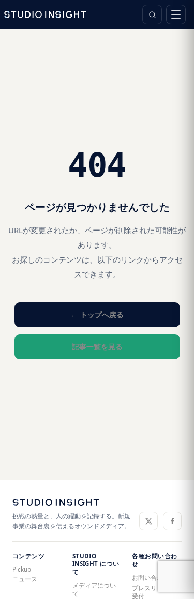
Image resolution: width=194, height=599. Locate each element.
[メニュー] (176, 14)
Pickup (21, 569)
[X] (148, 521)
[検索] (152, 14)
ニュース (24, 579)
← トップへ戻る (97, 314)
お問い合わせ (150, 577)
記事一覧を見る (97, 346)
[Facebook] (172, 521)
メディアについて (94, 589)
